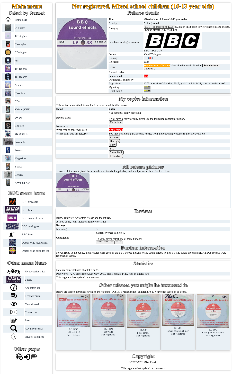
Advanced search (34, 328)
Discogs (114, 141)
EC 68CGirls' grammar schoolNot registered (213, 332)
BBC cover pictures (32, 218)
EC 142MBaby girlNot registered (108, 331)
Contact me (31, 312)
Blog (27, 320)
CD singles (21, 52)
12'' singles (20, 36)
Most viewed (32, 304)
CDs (17, 101)
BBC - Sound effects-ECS (159, 26)
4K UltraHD (21, 133)
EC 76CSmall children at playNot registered (178, 331)
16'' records (21, 76)
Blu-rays (19, 125)
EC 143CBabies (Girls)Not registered (73, 332)
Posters (18, 150)
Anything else (22, 182)
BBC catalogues (30, 226)
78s (17, 60)
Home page (21, 19)
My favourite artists (35, 271)
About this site (32, 287)
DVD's (18, 117)
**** (106, 242)
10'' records (21, 68)
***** (99, 242)
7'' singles (20, 27)
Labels (28, 279)
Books (18, 166)
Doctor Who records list (34, 242)
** (117, 242)
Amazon (114, 137)
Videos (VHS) (22, 109)
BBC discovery (30, 201)
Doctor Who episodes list (35, 250)
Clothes (19, 174)
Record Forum (32, 296)
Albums (19, 85)
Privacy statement (34, 336)
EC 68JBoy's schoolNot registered (143, 332)
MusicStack (116, 152)
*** (112, 242)
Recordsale (116, 156)
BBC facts (27, 234)
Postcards (20, 142)
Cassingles (20, 44)
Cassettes (20, 93)
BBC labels (28, 210)
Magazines (20, 158)
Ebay (112, 144)
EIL (112, 148)
